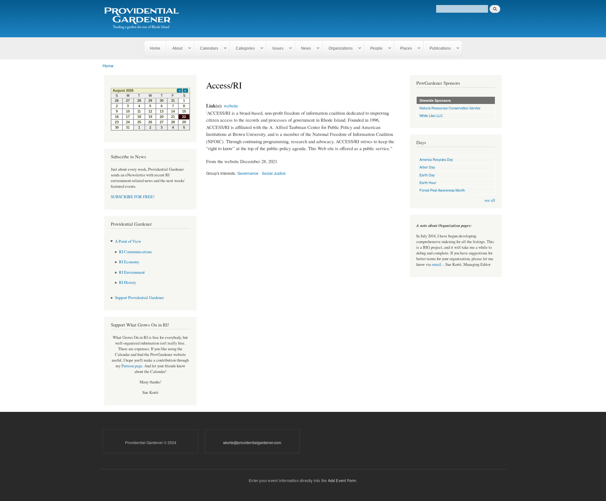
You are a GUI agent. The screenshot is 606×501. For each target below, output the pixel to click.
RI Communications (135, 251)
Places (403, 48)
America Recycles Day (436, 159)
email (436, 264)
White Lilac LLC (431, 115)
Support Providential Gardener (139, 297)
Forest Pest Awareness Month (442, 189)
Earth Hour (427, 182)
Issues (275, 48)
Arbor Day (427, 166)
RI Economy (129, 262)
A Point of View (128, 241)
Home (155, 48)
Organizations (338, 48)
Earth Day (427, 174)
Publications (437, 48)
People (374, 48)
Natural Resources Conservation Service (449, 107)
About (174, 48)
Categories (242, 48)
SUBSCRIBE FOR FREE (132, 196)
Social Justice (274, 173)
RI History (127, 282)
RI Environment (132, 272)
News (303, 48)
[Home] (142, 18)
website (231, 105)
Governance (247, 173)
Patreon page (132, 366)
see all (489, 200)
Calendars (206, 48)
